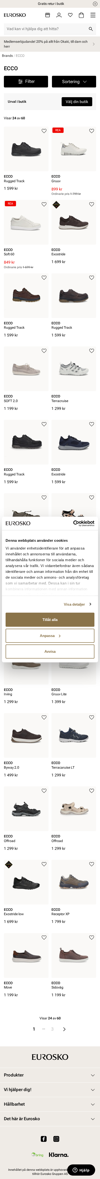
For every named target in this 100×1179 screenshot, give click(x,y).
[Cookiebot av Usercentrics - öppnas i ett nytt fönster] (73, 523)
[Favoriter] (70, 15)
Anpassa (47, 635)
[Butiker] (47, 15)
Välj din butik (77, 101)
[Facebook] (44, 1139)
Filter (30, 81)
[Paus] (95, 4)
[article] (26, 156)
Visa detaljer (74, 604)
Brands (7, 56)
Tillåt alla (50, 620)
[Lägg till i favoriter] (44, 131)
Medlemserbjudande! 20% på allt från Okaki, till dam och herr (46, 44)
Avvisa (50, 651)
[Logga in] (59, 15)
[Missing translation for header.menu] (93, 15)
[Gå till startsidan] (15, 15)
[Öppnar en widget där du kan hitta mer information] (81, 1170)
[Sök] (90, 29)
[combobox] (46, 29)
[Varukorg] (81, 15)
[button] (74, 81)
